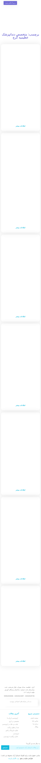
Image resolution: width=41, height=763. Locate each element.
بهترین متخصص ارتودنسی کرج (20, 213)
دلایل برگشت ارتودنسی (10, 736)
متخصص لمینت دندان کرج (20, 111)
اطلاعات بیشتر (20, 126)
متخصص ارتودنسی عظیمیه (20, 564)
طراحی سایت (28, 758)
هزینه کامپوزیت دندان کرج (20, 302)
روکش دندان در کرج (21, 646)
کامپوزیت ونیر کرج (20, 475)
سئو (21, 758)
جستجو (5, 747)
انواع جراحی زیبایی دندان (20, 390)
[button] (35, 9)
